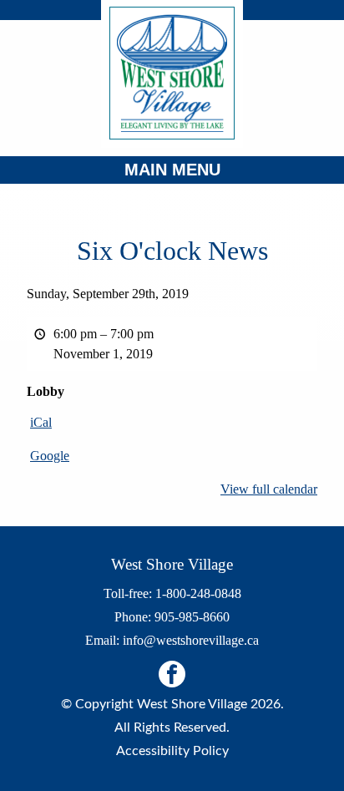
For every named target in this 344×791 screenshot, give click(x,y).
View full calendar (268, 489)
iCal (41, 422)
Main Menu (172, 169)
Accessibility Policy (172, 751)
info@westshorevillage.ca (191, 640)
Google (49, 456)
